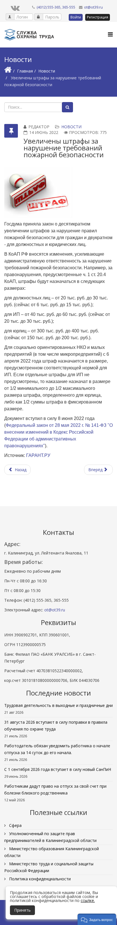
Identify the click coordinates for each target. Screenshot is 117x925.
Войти (75, 17)
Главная (25, 71)
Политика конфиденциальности (39, 878)
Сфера (15, 825)
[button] (97, 919)
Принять (22, 910)
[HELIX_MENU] (110, 34)
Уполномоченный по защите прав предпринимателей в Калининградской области (50, 837)
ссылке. (88, 900)
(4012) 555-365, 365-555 (56, 7)
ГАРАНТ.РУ (38, 455)
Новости (46, 71)
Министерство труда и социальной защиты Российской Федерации (48, 867)
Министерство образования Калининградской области (51, 852)
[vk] (15, 7)
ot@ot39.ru (93, 7)
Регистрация (97, 17)
